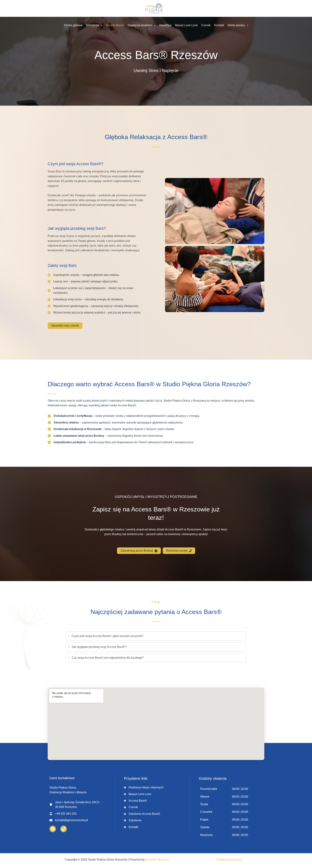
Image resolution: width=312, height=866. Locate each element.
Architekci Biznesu (157, 859)
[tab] (156, 636)
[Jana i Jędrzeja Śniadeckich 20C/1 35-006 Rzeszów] (74, 805)
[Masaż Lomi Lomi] (137, 794)
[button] (100, 25)
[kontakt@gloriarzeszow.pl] (68, 820)
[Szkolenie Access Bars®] (142, 814)
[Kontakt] (131, 827)
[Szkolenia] (132, 820)
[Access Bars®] (135, 800)
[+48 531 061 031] (63, 813)
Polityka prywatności (229, 859)
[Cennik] (131, 807)
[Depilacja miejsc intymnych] (144, 787)
